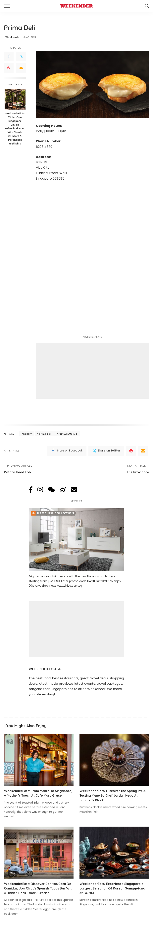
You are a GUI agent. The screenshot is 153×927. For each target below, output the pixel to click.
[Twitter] (21, 56)
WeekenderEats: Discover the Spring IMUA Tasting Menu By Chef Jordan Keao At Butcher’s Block (112, 795)
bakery (27, 433)
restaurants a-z (68, 433)
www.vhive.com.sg (69, 586)
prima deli (45, 433)
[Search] (146, 6)
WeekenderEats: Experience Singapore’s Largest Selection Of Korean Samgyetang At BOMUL (112, 888)
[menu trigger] (9, 6)
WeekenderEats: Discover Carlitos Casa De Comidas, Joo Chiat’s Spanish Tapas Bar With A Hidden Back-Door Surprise (39, 888)
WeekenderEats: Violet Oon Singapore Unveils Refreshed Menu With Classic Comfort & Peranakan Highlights (15, 128)
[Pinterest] (9, 68)
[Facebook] (9, 56)
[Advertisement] (92, 371)
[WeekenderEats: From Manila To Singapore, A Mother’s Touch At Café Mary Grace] (39, 760)
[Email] (21, 68)
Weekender (13, 37)
